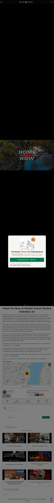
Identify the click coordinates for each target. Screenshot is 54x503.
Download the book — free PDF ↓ (27, 259)
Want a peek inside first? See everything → (20, 265)
